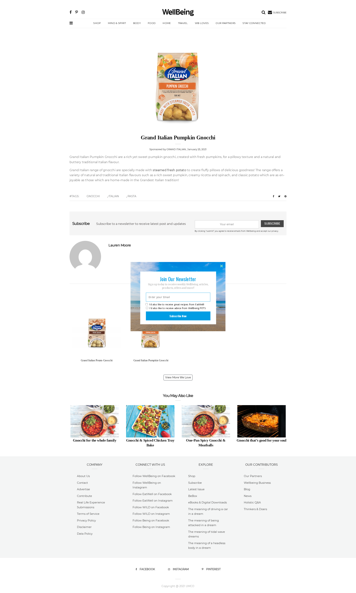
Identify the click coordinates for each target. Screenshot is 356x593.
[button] (178, 278)
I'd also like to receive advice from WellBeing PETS (177, 308)
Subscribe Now (178, 316)
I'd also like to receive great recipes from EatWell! (176, 304)
